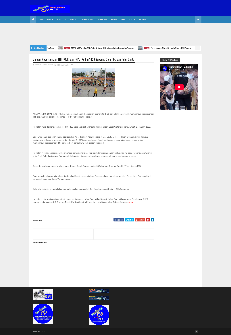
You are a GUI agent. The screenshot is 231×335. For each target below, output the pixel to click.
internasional (88, 19)
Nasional (73, 19)
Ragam (132, 19)
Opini (123, 19)
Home (40, 19)
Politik (50, 19)
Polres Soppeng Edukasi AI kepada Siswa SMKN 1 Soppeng (165, 48)
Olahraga (61, 19)
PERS (197, 48)
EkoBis (114, 19)
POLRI (61, 48)
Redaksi (142, 19)
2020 (43, 331)
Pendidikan (102, 19)
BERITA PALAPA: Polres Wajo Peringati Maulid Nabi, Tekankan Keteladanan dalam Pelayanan (96, 48)
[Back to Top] (196, 331)
